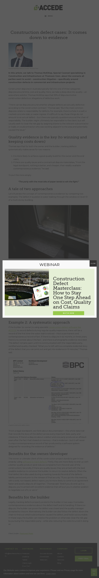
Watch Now (68, 313)
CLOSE (93, 263)
